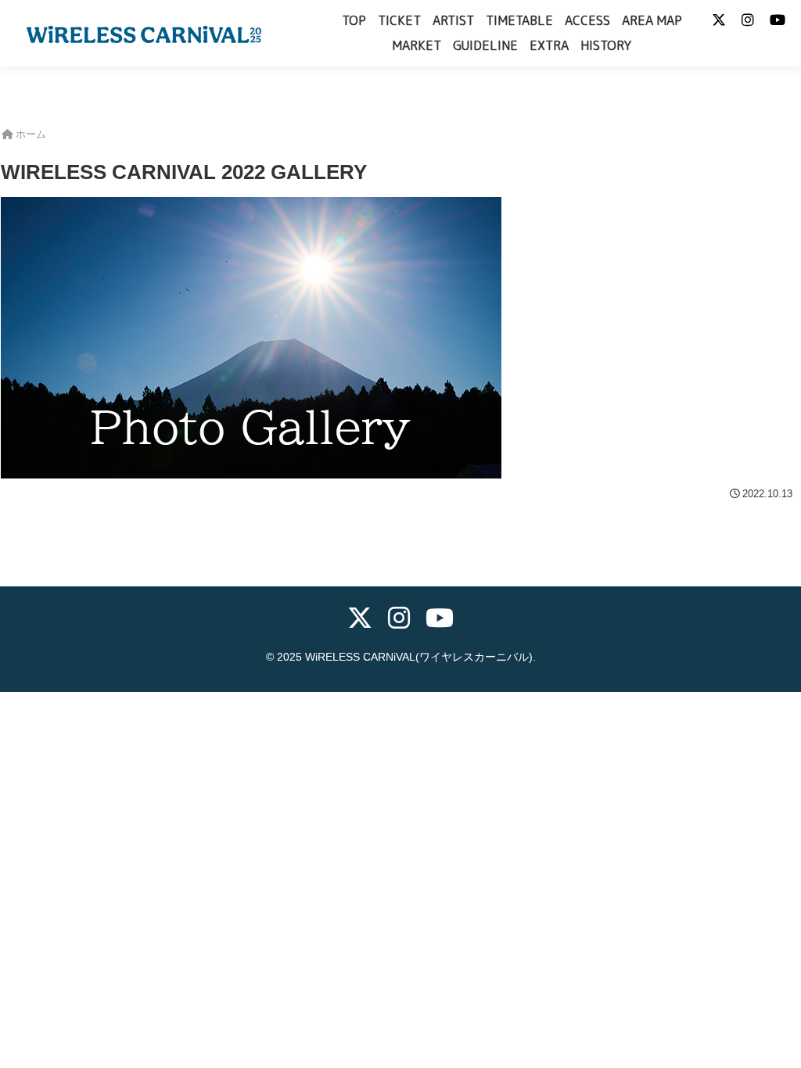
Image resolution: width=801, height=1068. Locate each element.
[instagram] (399, 620)
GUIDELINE (485, 45)
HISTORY (605, 45)
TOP (354, 20)
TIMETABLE (519, 20)
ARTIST (453, 20)
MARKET (416, 45)
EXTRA (549, 45)
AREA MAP (652, 20)
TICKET (399, 20)
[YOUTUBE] (440, 620)
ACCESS (587, 20)
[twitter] (359, 620)
